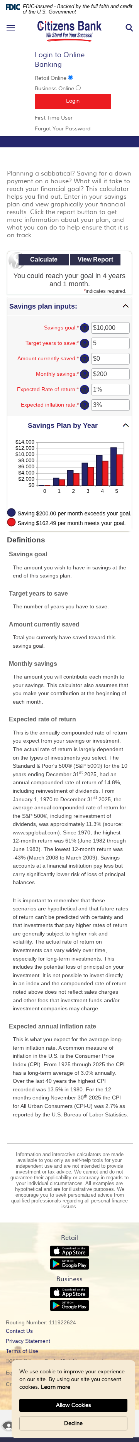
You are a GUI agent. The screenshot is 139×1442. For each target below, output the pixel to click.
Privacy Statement (38, 1341)
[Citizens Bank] (69, 19)
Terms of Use (22, 1351)
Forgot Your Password (69, 128)
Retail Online (50, 78)
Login (88, 101)
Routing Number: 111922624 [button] (41, 1322)
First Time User (64, 118)
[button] (69, 306)
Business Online (54, 88)
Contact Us (19, 1331)
